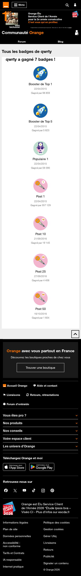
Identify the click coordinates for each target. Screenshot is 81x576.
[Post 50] (40, 298)
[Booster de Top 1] (40, 73)
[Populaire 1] (40, 148)
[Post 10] (40, 223)
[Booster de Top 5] (40, 111)
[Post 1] (40, 186)
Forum (22, 41)
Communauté (23, 32)
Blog (60, 41)
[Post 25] (40, 261)
